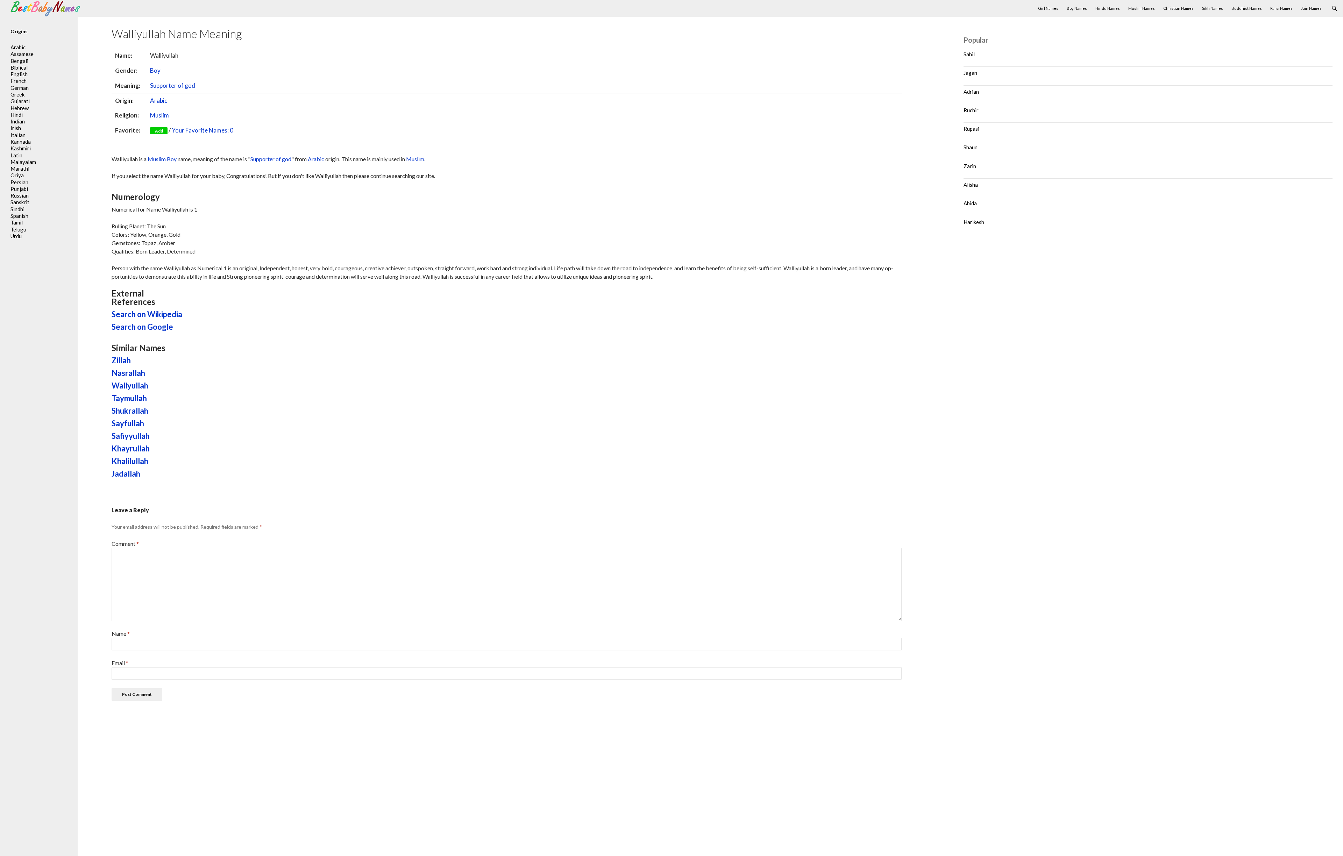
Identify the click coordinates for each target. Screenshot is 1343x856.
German (19, 88)
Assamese (22, 54)
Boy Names (1077, 8)
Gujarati (20, 101)
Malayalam (23, 162)
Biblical (19, 67)
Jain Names (1311, 8)
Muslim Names (1141, 8)
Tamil (16, 222)
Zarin (970, 166)
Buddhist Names (1246, 8)
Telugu (18, 229)
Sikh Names (1212, 8)
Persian (19, 182)
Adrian (971, 91)
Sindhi (17, 209)
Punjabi (19, 189)
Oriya (17, 175)
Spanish (19, 216)
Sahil (969, 54)
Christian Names (1178, 8)
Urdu (16, 236)
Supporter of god (172, 85)
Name (121, 633)
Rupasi (971, 129)
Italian (18, 135)
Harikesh (974, 222)
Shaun (971, 147)
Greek (17, 94)
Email (120, 662)
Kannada (20, 141)
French (18, 81)
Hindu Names (1107, 8)
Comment (125, 543)
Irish (15, 128)
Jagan (970, 73)
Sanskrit (19, 202)
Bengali (19, 61)
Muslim (159, 115)
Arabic (158, 100)
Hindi (16, 115)
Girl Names (1048, 8)
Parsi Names (1281, 8)
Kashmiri (20, 148)
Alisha (971, 184)
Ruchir (971, 110)
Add (159, 131)
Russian (19, 195)
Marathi (19, 168)
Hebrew (19, 108)
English (19, 74)
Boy (155, 70)
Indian (17, 121)
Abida (970, 203)
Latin (16, 155)
